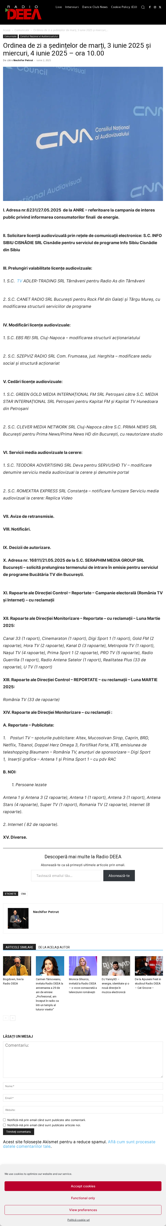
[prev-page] (5, 1018)
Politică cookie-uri (78, 1219)
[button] (143, 7)
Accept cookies (83, 1186)
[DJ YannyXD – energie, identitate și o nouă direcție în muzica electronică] (116, 966)
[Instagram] (155, 7)
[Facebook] (149, 7)
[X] (160, 7)
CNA (23, 893)
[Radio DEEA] (23, 12)
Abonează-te (119, 875)
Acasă (6, 30)
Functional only (83, 1198)
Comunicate (21, 30)
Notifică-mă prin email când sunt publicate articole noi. (44, 1125)
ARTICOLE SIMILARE (19, 947)
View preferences (83, 1210)
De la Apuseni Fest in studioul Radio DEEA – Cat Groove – (148, 983)
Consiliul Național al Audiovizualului (39, 36)
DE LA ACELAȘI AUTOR (54, 947)
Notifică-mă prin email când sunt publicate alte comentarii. (46, 1120)
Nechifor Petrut (23, 60)
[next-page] (12, 1018)
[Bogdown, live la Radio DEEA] (17, 966)
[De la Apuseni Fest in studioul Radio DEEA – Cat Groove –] (149, 966)
